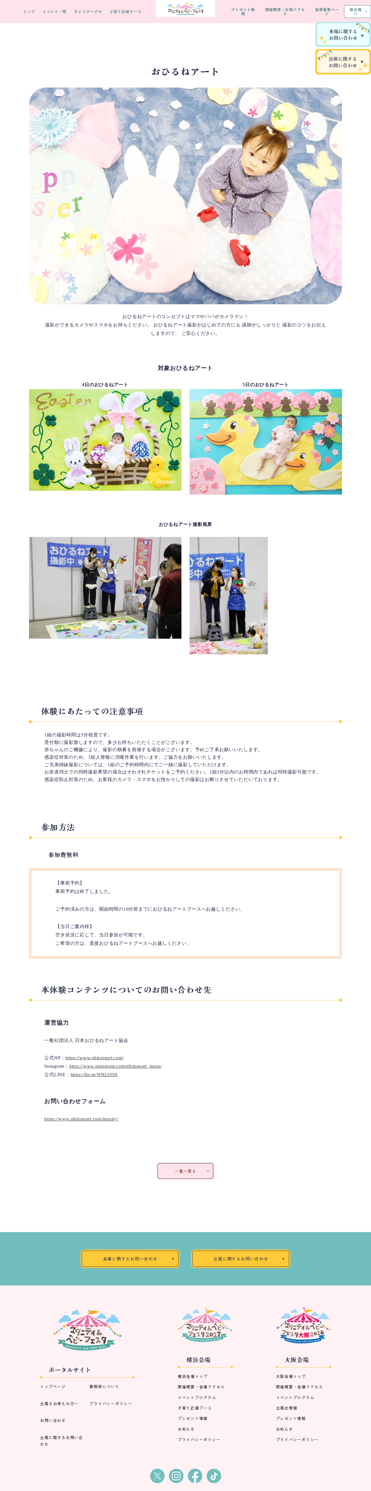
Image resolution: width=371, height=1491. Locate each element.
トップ (29, 12)
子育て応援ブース (125, 12)
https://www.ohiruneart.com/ (94, 1057)
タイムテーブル (88, 12)
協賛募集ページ (327, 12)
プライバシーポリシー (110, 1403)
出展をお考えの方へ (59, 1403)
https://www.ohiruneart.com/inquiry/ (81, 1118)
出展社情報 (286, 1408)
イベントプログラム (197, 1397)
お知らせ (186, 1429)
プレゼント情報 (243, 12)
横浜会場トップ (193, 1376)
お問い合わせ (53, 1420)
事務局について (104, 1386)
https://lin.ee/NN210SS (94, 1074)
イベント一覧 (55, 12)
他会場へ (355, 11)
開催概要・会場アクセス (285, 12)
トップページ (53, 1386)
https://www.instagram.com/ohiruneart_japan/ (115, 1066)
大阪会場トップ (291, 1376)
